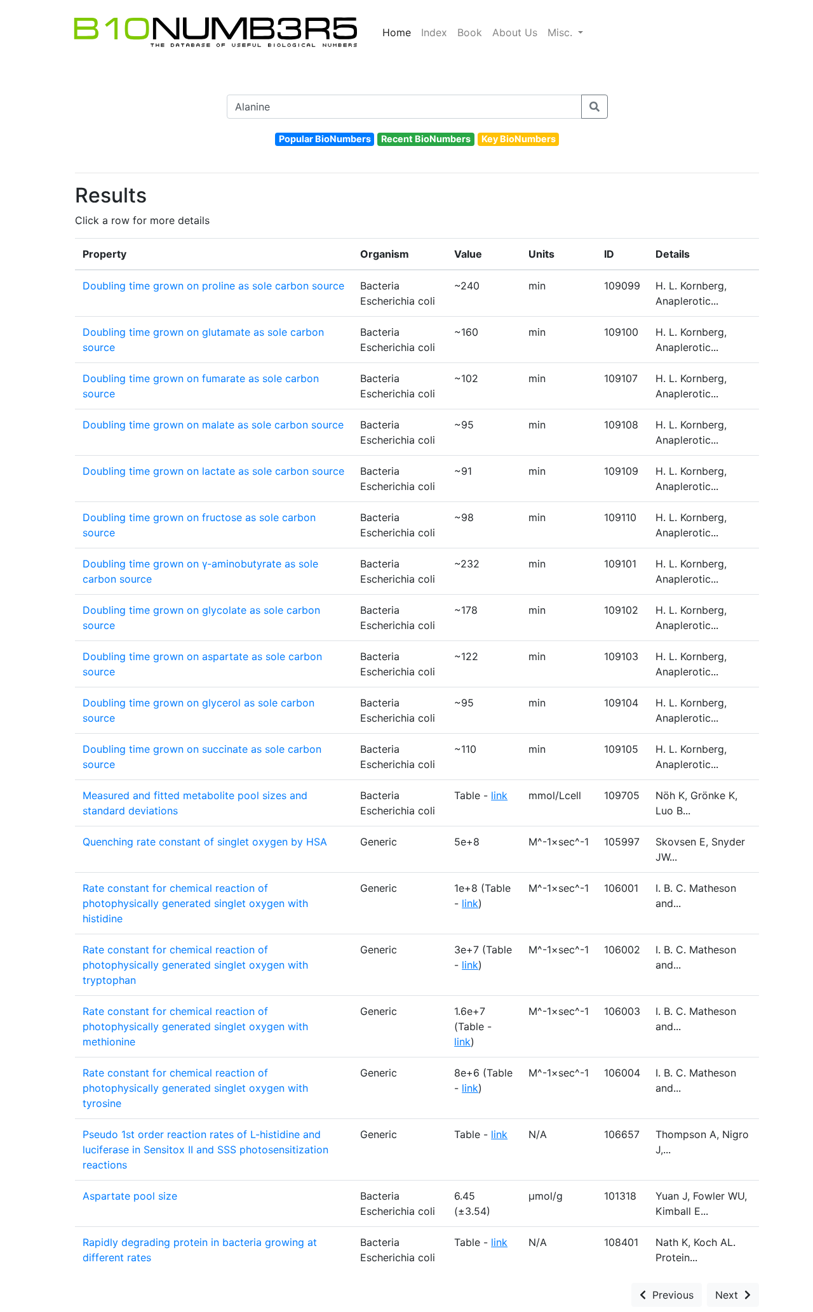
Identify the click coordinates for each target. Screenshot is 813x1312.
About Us (514, 32)
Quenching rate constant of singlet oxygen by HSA (205, 841)
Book (469, 32)
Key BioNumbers (518, 138)
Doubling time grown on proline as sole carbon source (213, 285)
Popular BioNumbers (325, 138)
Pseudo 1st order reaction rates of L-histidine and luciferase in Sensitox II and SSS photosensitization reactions (205, 1149)
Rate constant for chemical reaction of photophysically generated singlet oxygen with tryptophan (195, 964)
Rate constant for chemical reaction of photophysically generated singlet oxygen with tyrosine (195, 1088)
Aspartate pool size (130, 1195)
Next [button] (729, 1295)
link (499, 795)
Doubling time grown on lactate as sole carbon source (213, 471)
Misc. (561, 32)
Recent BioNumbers (426, 138)
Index (434, 32)
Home (396, 32)
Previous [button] (670, 1295)
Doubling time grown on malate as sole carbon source (213, 424)
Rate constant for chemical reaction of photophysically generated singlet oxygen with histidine (195, 903)
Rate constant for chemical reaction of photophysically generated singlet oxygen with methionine (195, 1026)
